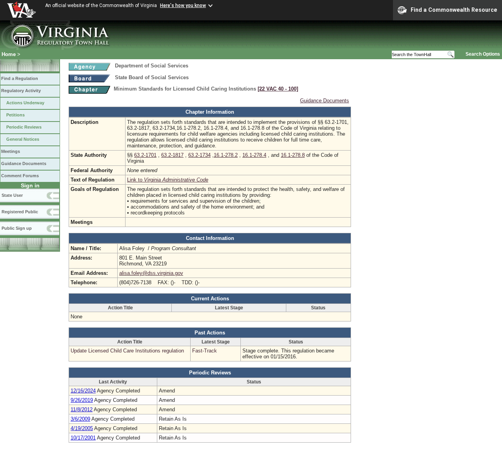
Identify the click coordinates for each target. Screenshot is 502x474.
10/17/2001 (83, 438)
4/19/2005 (82, 428)
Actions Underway (25, 102)
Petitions (15, 115)
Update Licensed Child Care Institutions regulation (127, 351)
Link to (167, 180)
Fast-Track (204, 351)
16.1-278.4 (254, 155)
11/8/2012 (82, 409)
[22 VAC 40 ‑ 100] (278, 89)
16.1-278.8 (293, 155)
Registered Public (20, 211)
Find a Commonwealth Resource (454, 10)
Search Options (483, 54)
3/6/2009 (80, 419)
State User (12, 195)
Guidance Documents (23, 163)
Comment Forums (20, 175)
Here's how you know (183, 5)
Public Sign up (17, 228)
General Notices (22, 139)
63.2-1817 (172, 155)
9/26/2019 (82, 400)
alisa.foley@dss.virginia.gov (151, 273)
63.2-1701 (145, 155)
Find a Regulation (19, 78)
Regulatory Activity (21, 90)
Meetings (10, 151)
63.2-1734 (199, 155)
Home (9, 54)
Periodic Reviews (24, 127)
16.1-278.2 (226, 155)
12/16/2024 (83, 391)
